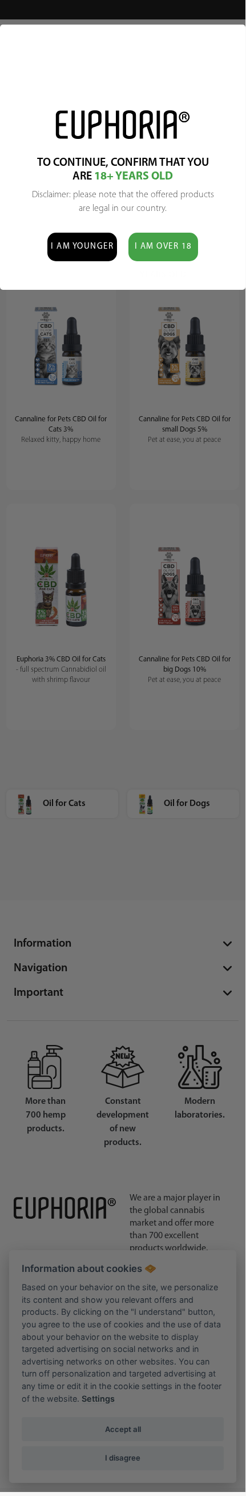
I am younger (82, 246)
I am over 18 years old (163, 251)
